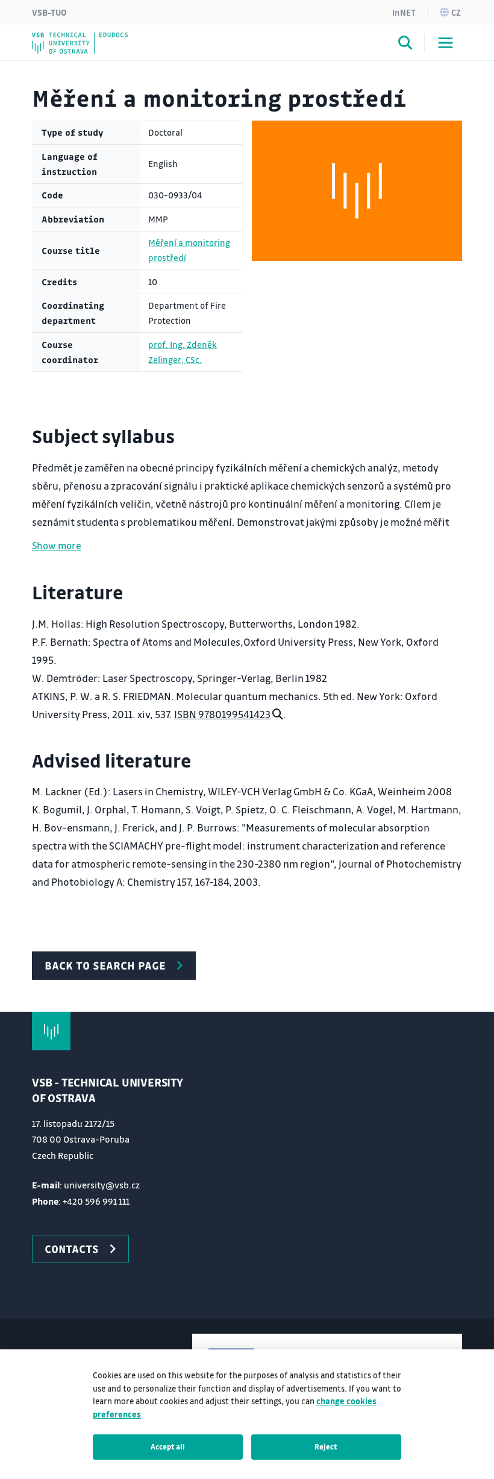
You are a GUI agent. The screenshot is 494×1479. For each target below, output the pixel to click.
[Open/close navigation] (445, 43)
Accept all (168, 1446)
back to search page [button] (105, 965)
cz (456, 12)
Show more (56, 545)
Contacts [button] (72, 1248)
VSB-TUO (49, 12)
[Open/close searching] (405, 45)
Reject (325, 1446)
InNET (404, 12)
